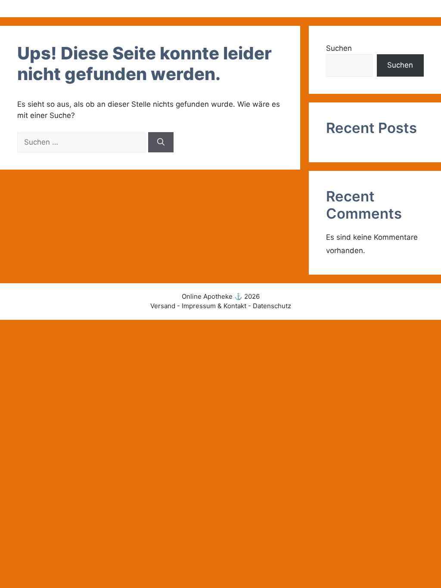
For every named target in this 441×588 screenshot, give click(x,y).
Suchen (339, 48)
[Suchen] (161, 142)
